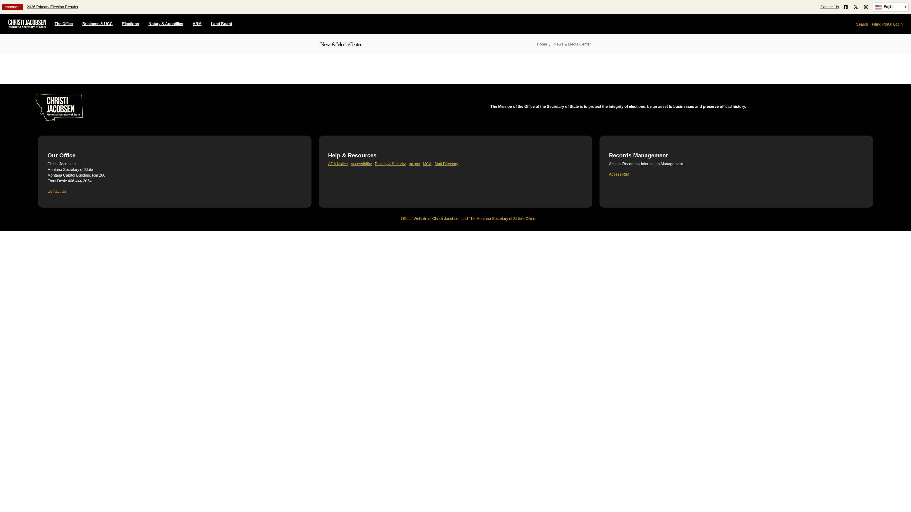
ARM (197, 24)
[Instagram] (866, 7)
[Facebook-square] (845, 7)
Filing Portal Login (887, 24)
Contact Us (829, 7)
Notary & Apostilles (166, 24)
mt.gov (414, 164)
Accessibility (361, 164)
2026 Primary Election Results (52, 7)
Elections (130, 24)
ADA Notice (338, 164)
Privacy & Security (390, 164)
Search (862, 24)
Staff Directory (446, 164)
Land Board (221, 24)
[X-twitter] (856, 7)
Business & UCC (97, 24)
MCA (427, 164)
